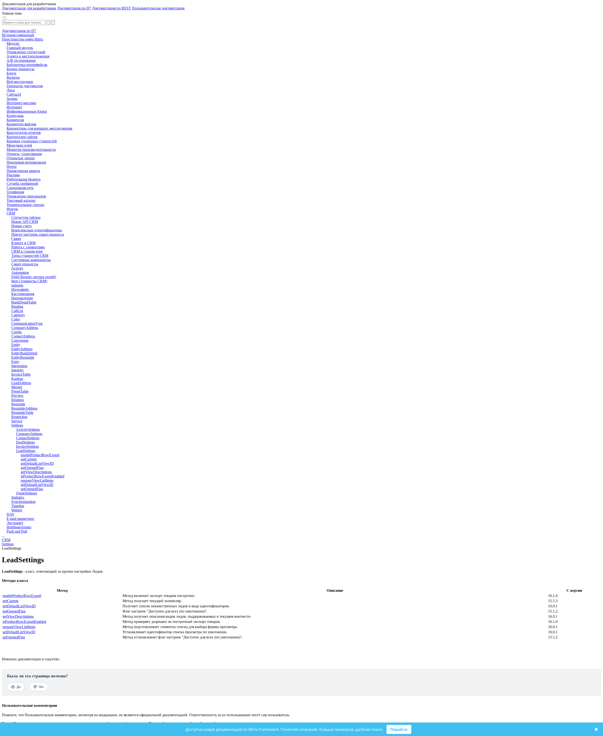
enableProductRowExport (22, 596)
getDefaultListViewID (19, 606)
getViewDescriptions (18, 616)
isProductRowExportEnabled (24, 622)
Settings (8, 544)
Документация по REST (111, 8)
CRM (6, 540)
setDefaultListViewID (19, 632)
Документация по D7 (74, 8)
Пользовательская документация (158, 8)
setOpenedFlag (14, 637)
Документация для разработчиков (29, 8)
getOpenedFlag (14, 611)
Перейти (398, 729)
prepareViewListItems (19, 627)
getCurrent (10, 601)
